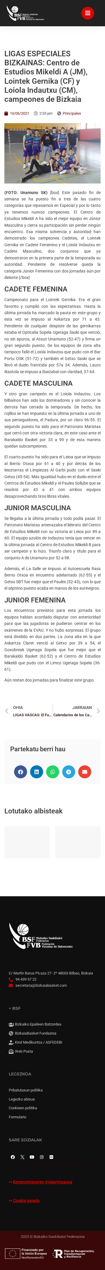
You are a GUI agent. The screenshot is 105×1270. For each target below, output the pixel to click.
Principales (72, 113)
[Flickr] (51, 1157)
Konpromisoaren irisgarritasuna (42, 1182)
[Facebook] (13, 1157)
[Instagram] (42, 1157)
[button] (20, 771)
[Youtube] (32, 1157)
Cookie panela (26, 1200)
